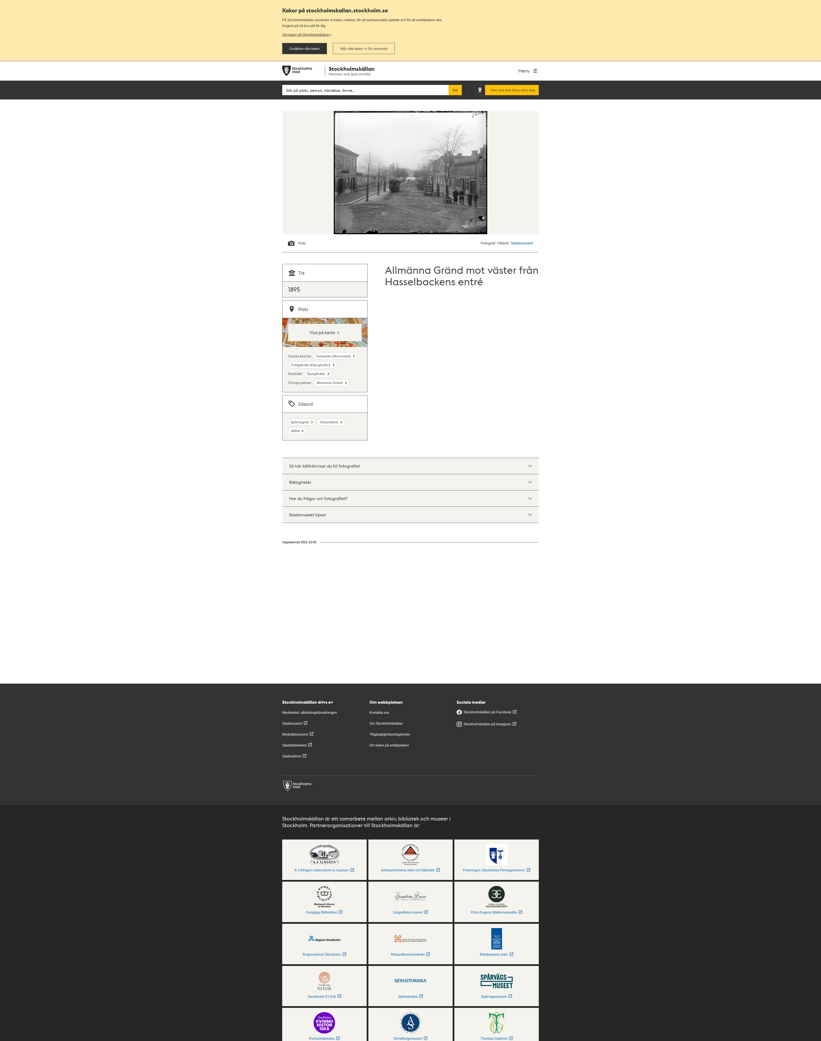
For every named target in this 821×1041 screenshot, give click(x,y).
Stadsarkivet (291, 756)
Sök (455, 90)
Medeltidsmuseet (295, 734)
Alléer (295, 430)
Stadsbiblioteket (294, 745)
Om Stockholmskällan (386, 723)
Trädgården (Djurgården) (311, 365)
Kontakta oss (379, 712)
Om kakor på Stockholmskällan (305, 35)
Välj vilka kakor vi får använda (364, 48)
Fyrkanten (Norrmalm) (333, 356)
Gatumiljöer (329, 422)
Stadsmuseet (522, 243)
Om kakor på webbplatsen (389, 745)
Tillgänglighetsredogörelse (389, 734)
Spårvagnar (300, 422)
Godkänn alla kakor (304, 48)
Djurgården (316, 373)
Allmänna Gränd (329, 382)
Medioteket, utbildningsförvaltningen (309, 712)
